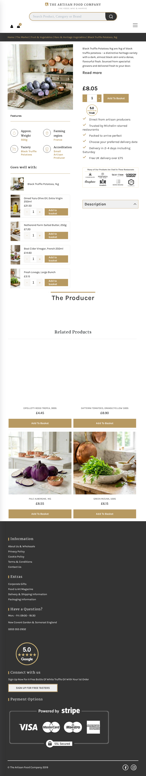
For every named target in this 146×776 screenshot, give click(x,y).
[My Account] (11, 26)
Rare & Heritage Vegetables (70, 37)
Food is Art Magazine (20, 589)
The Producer (73, 298)
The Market (22, 37)
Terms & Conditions (20, 561)
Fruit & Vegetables (41, 37)
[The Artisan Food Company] (73, 10)
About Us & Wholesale (21, 546)
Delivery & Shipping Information (27, 594)
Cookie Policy (16, 556)
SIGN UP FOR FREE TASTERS (33, 688)
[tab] (73, 297)
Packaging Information (22, 599)
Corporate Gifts (17, 584)
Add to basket (53, 212)
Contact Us (14, 567)
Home (11, 37)
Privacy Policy (16, 551)
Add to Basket (116, 98)
